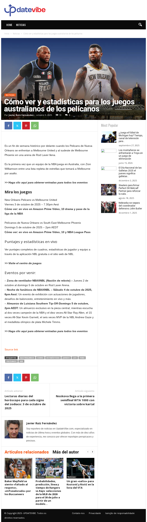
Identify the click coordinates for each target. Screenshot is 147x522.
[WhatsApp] (35, 125)
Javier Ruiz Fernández (21, 115)
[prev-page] (88, 452)
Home (9, 25)
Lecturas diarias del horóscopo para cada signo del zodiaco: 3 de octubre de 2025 (25, 402)
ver (21, 361)
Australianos (27, 358)
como (40, 358)
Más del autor (66, 452)
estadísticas (53, 358)
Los (75, 358)
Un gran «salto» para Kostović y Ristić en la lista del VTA (80, 484)
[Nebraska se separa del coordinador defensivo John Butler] (108, 207)
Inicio (6, 33)
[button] (140, 25)
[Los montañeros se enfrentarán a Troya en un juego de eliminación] (108, 154)
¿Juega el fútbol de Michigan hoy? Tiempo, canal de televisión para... (131, 137)
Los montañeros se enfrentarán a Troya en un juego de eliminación (131, 154)
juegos (66, 358)
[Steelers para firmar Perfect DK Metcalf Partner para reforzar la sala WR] (108, 189)
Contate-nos (78, 513)
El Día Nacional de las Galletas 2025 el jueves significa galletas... (130, 172)
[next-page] (92, 452)
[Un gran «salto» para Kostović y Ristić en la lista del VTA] (80, 468)
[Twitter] (17, 125)
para (82, 358)
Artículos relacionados (27, 452)
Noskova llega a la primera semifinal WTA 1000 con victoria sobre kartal (75, 400)
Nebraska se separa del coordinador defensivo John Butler (130, 206)
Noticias (21, 25)
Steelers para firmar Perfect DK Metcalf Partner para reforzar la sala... (129, 189)
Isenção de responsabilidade (120, 513)
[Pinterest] (26, 125)
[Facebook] (8, 125)
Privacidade (95, 513)
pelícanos (11, 361)
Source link (11, 349)
